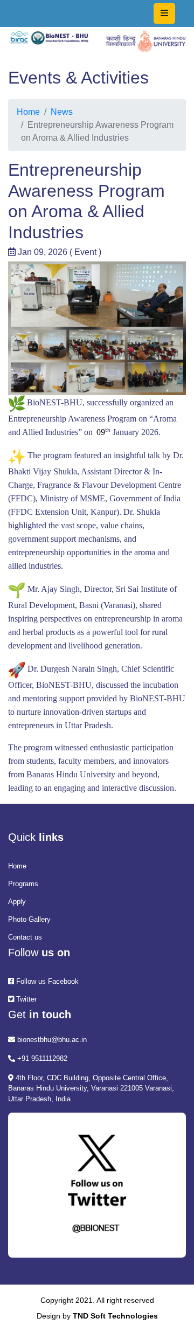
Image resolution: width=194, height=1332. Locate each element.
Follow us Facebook (46, 981)
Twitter (25, 999)
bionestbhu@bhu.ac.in (51, 1040)
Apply (17, 902)
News (62, 111)
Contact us (25, 937)
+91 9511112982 (41, 1058)
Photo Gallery (29, 919)
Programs (23, 884)
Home (28, 111)
